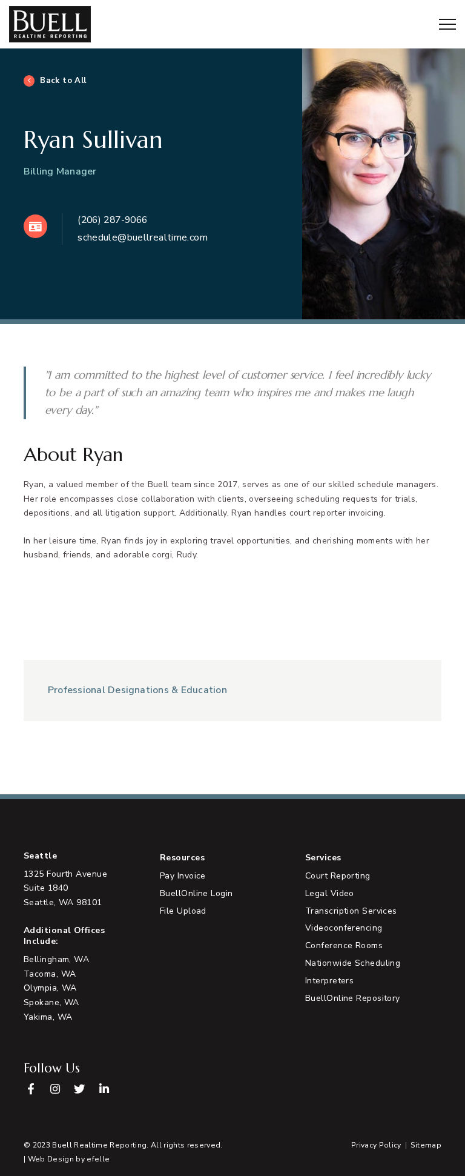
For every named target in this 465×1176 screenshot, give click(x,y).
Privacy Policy (376, 1145)
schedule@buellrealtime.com (143, 237)
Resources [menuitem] (182, 857)
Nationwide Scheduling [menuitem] (352, 963)
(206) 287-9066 (112, 220)
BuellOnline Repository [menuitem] (352, 998)
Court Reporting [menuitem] (338, 876)
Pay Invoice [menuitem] (183, 876)
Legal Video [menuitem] (329, 893)
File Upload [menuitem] (183, 911)
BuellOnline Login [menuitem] (196, 893)
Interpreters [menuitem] (329, 980)
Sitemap (426, 1145)
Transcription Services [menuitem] (351, 911)
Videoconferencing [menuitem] (344, 928)
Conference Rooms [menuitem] (344, 945)
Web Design (51, 1159)
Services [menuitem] (323, 857)
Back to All (63, 80)
